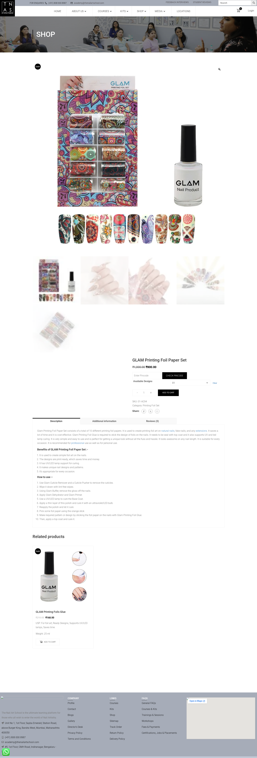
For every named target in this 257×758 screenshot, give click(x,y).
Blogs (71, 715)
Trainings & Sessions (153, 715)
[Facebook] (144, 411)
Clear (215, 383)
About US (78, 11)
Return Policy (117, 732)
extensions (201, 430)
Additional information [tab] (104, 421)
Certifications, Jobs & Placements (159, 732)
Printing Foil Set (151, 405)
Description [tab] (56, 421)
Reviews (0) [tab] (152, 421)
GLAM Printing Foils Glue (51, 611)
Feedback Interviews (177, 2)
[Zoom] (219, 69)
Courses (103, 11)
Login (251, 10)
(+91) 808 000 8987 (57, 3)
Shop (140, 11)
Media (159, 11)
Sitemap (114, 721)
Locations (183, 11)
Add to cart (168, 392)
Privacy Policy (75, 732)
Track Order (116, 727)
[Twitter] (150, 411)
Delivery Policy (117, 738)
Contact (72, 709)
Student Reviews (202, 2)
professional (77, 443)
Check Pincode (174, 375)
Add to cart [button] (50, 642)
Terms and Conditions (79, 738)
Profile (71, 703)
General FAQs (149, 703)
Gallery (71, 721)
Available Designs (142, 381)
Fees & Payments (151, 727)
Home (57, 11)
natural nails (167, 430)
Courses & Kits (149, 709)
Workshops (147, 721)
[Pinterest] (157, 411)
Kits (123, 11)
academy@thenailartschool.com (89, 3)
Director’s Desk (75, 727)
